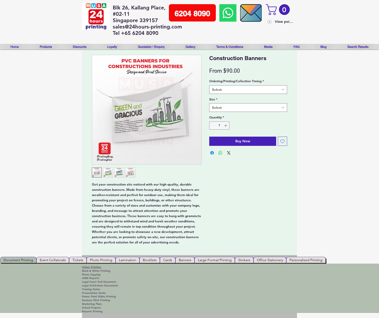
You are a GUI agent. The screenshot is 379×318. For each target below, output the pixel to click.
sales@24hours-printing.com (147, 26)
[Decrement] (212, 125)
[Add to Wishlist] (282, 141)
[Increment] (226, 125)
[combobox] (248, 89)
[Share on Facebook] (212, 152)
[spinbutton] (219, 125)
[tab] (18, 260)
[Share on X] (228, 152)
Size (213, 99)
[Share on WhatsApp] (220, 152)
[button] (279, 9)
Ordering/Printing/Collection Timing (236, 81)
